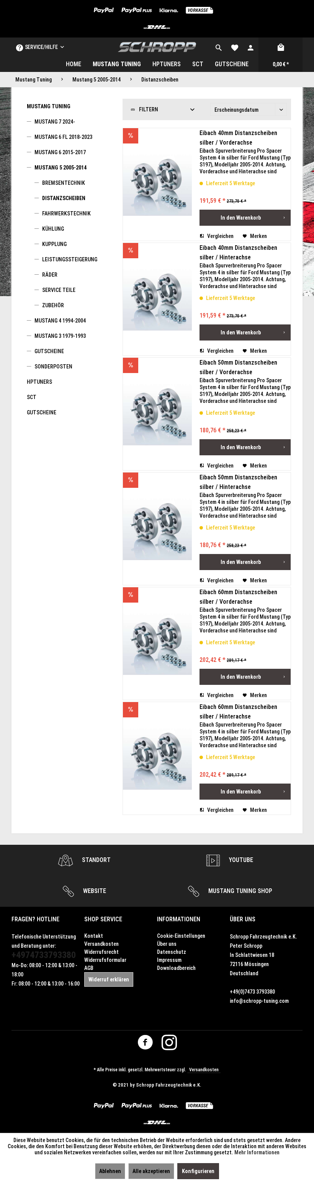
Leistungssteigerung (69, 259)
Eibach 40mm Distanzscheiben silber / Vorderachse (238, 137)
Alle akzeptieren (151, 1171)
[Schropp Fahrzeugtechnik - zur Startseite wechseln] (157, 47)
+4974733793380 (43, 955)
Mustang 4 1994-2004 (60, 321)
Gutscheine (49, 351)
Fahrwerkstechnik (66, 213)
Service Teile (58, 290)
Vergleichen (220, 236)
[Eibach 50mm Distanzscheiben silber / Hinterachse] (157, 529)
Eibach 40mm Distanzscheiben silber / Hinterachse (238, 252)
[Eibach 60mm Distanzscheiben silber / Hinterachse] (157, 758)
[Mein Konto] (250, 47)
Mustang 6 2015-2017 (60, 152)
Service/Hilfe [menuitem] (41, 47)
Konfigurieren (198, 1171)
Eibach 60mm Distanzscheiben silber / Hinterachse (238, 711)
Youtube (240, 860)
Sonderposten (53, 366)
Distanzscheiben (63, 198)
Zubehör (53, 305)
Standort (95, 860)
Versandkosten (101, 944)
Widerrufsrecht (101, 952)
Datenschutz (171, 952)
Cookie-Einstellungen (181, 936)
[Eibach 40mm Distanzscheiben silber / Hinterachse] (157, 299)
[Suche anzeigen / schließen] (219, 47)
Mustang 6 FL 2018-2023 (63, 137)
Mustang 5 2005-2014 (60, 168)
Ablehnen (110, 1171)
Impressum (169, 960)
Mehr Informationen (257, 1152)
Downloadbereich (176, 968)
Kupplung (54, 244)
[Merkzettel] (235, 47)
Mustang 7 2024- (54, 122)
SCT (31, 397)
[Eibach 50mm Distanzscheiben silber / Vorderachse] (157, 414)
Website (94, 891)
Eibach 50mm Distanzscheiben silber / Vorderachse (238, 367)
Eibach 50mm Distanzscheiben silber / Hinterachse (238, 482)
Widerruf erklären (108, 979)
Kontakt (93, 936)
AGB (88, 968)
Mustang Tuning (48, 106)
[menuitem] (219, 47)
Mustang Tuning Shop (239, 891)
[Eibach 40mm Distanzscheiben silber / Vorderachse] (157, 184)
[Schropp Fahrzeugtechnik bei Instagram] (169, 1044)
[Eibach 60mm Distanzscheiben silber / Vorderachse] (157, 643)
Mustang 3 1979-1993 (60, 336)
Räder (49, 275)
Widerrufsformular (105, 960)
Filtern (148, 109)
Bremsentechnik (63, 183)
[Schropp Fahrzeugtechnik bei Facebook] (145, 1044)
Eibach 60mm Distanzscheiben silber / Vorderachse (238, 596)
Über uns (167, 944)
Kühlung (53, 229)
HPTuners (39, 382)
